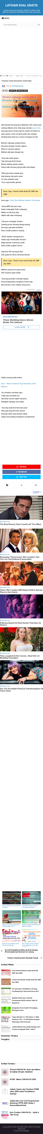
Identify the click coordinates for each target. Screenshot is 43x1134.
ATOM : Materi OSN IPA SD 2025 (23, 1079)
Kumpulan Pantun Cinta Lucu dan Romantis (29, 906)
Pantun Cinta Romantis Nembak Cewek (23, 958)
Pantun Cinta (22, 90)
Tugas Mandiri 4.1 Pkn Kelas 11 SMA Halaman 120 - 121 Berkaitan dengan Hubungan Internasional (26, 1019)
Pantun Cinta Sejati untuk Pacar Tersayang (10, 944)
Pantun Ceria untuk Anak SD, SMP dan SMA (31, 925)
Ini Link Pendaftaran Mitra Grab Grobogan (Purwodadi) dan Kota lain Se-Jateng (21, 951)
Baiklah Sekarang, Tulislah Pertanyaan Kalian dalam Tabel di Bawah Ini (24, 1000)
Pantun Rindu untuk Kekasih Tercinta (11, 906)
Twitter (23, 477)
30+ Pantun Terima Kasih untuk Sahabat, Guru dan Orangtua (30, 945)
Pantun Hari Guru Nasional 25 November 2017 (11, 925)
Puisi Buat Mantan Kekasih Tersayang (25, 200)
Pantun (12, 90)
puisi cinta (36, 128)
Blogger (26, 1131)
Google (22, 467)
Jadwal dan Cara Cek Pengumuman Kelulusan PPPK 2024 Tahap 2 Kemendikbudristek (24, 1103)
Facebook (22, 472)
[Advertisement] (21, 50)
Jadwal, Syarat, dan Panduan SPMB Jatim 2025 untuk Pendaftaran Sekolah (24, 1091)
